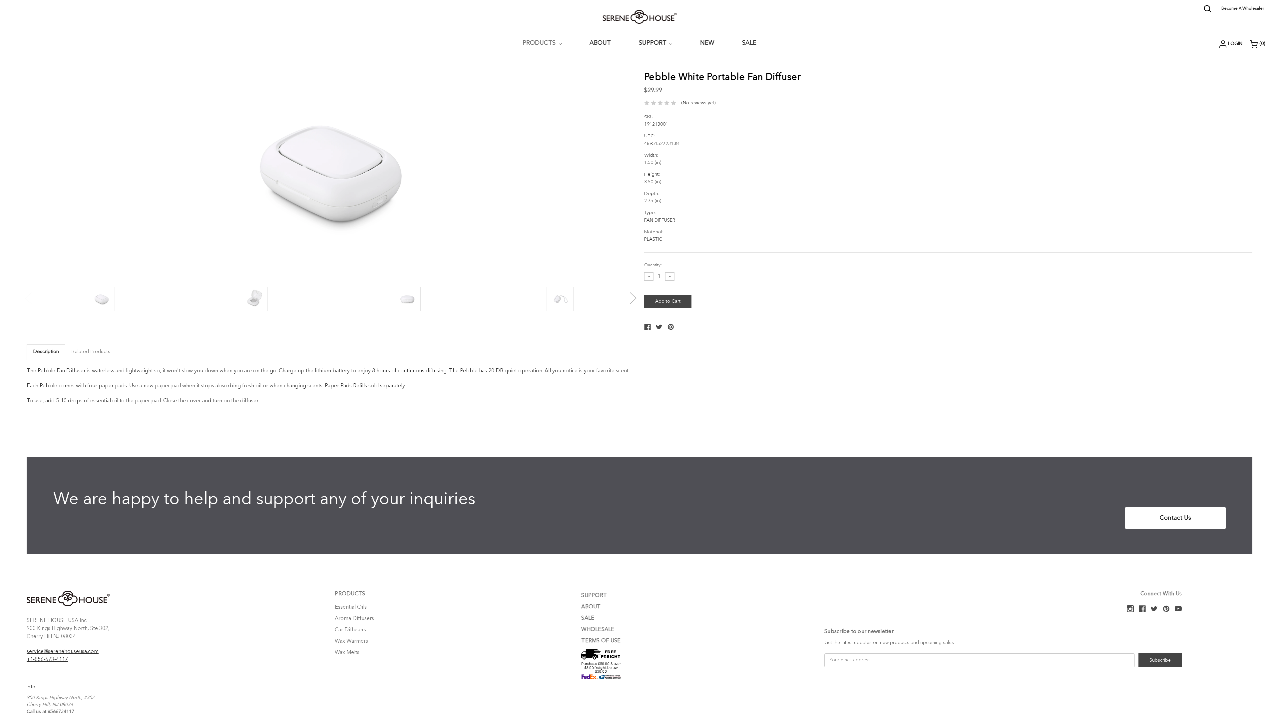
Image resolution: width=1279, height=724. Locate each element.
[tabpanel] (101, 300)
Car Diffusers (350, 630)
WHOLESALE (597, 629)
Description (46, 351)
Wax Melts (347, 652)
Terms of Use (601, 641)
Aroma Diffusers (354, 618)
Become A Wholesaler (1242, 9)
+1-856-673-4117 (47, 659)
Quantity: (653, 265)
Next (633, 294)
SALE (587, 618)
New (707, 43)
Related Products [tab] (90, 351)
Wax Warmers (351, 641)
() (1262, 43)
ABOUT (600, 43)
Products (540, 43)
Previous (28, 294)
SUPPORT (653, 43)
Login (1235, 43)
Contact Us (1175, 518)
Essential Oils (351, 607)
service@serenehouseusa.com (63, 651)
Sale (749, 43)
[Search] (1207, 12)
